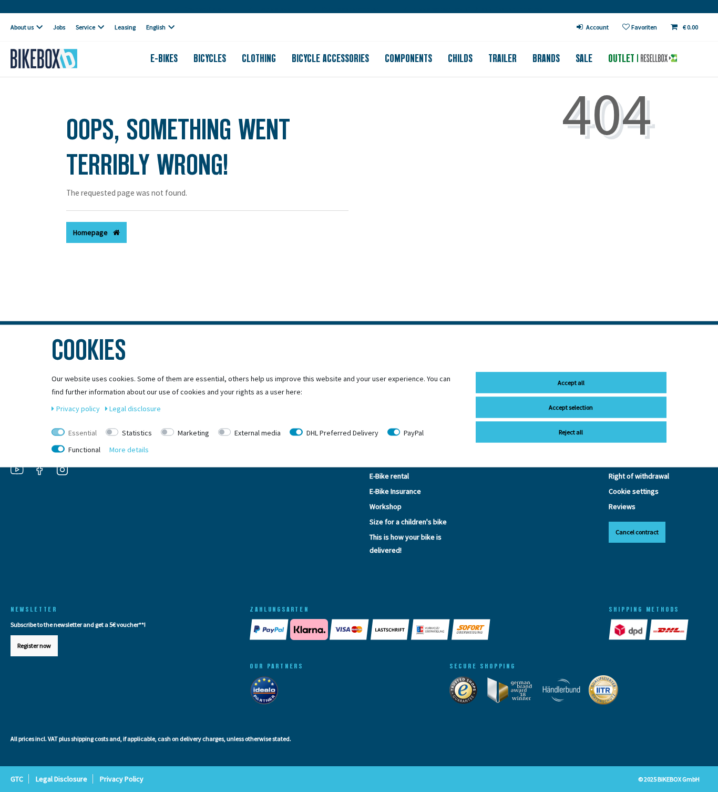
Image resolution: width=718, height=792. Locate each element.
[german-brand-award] (513, 692)
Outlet (622, 58)
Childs (460, 58)
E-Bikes (164, 58)
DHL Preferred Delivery (342, 433)
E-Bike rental (389, 476)
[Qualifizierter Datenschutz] (606, 692)
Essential (82, 433)
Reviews (622, 506)
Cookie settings (634, 491)
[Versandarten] (649, 629)
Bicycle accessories (330, 58)
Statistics (137, 433)
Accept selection (571, 407)
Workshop (386, 506)
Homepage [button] (91, 232)
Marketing (193, 433)
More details (129, 449)
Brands (546, 58)
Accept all (571, 383)
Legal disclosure (135, 408)
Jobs (59, 27)
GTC (17, 779)
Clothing (259, 58)
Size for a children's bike (408, 521)
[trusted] (466, 692)
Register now (34, 645)
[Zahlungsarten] (419, 629)
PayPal (414, 433)
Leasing (125, 27)
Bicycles (209, 58)
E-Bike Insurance (395, 491)
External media (257, 433)
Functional (84, 449)
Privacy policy (78, 408)
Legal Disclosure (61, 779)
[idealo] (267, 692)
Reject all (571, 432)
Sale (584, 58)
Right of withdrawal (639, 476)
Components (408, 58)
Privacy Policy (121, 779)
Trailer (502, 58)
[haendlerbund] (564, 692)
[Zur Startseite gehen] (60, 58)
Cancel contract (637, 532)
